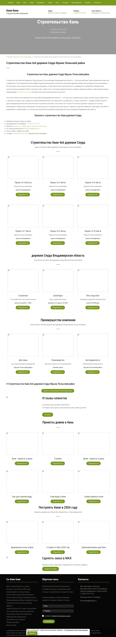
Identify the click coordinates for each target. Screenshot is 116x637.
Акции (50, 3)
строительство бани (20, 133)
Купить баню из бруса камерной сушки (21, 597)
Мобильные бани (12, 622)
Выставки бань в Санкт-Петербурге (93, 589)
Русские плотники (24, 92)
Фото (57, 3)
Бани (18, 3)
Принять (32, 633)
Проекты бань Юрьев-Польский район (57, 391)
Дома (32, 3)
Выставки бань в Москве (90, 586)
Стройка (88, 3)
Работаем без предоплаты (16, 617)
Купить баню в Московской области (20, 595)
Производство (77, 3)
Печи (25, 3)
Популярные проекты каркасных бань (56, 589)
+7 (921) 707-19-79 (79, 13)
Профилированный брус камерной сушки (22, 600)
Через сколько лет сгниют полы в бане (21, 608)
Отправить (49, 621)
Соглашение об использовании (76, 630)
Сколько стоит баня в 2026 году (18, 589)
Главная (10, 3)
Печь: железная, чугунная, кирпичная (20, 611)
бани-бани (12, 10)
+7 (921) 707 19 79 (33, 124)
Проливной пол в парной (15, 619)
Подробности (23, 194)
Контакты (97, 3)
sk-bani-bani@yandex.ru (32, 129)
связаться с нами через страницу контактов (29, 126)
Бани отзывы (11, 625)
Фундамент (41, 3)
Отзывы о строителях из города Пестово (57, 592)
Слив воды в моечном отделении (18, 614)
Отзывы (65, 3)
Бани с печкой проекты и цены (17, 586)
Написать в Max (59, 32)
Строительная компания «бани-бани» (56, 586)
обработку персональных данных (61, 616)
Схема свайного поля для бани (17, 592)
